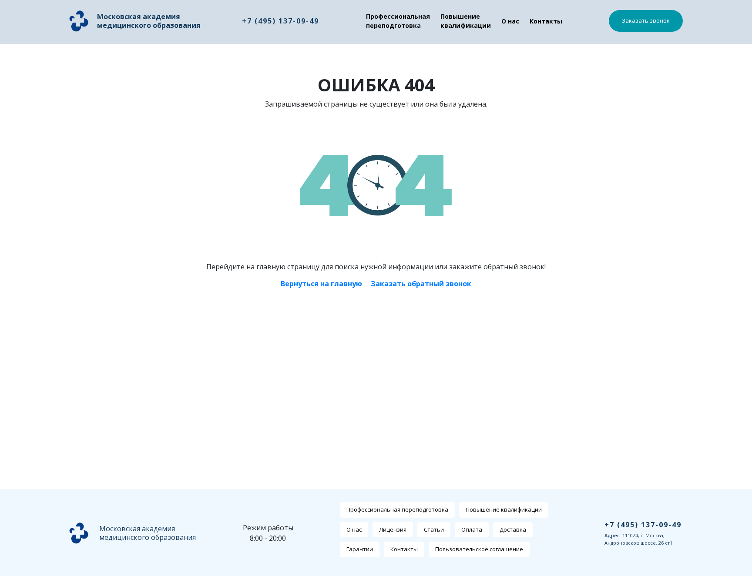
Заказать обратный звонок (421, 283)
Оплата (471, 529)
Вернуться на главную (321, 283)
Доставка (513, 529)
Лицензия (392, 529)
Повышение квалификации (465, 21)
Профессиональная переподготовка (398, 21)
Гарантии (359, 549)
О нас (510, 21)
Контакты (546, 21)
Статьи (434, 529)
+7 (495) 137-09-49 (280, 21)
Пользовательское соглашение (479, 549)
